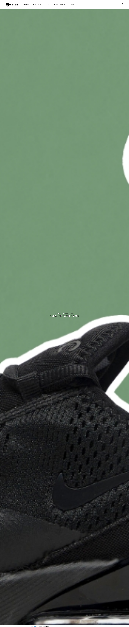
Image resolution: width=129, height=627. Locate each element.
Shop (73, 4)
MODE (47, 4)
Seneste (26, 4)
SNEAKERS (37, 4)
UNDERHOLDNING (60, 4)
